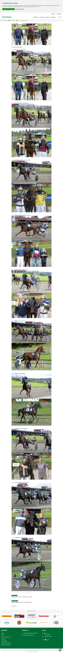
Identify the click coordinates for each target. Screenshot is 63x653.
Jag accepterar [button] (5, 9)
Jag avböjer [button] (12, 9)
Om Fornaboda (52, 17)
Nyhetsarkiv (9, 20)
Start (2, 20)
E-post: (28, 635)
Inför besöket (35, 17)
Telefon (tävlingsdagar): (30, 633)
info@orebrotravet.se (26, 592)
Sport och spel (41, 17)
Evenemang (47, 17)
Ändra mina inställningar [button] (20, 9)
